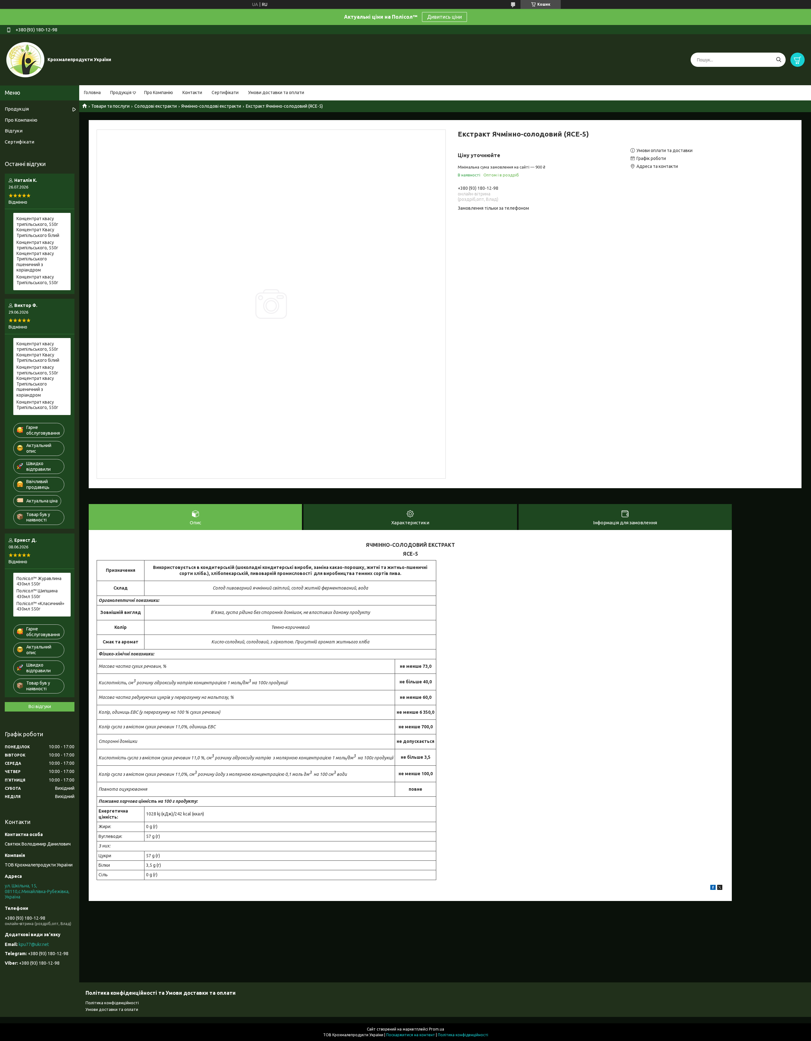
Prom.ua (436, 1029)
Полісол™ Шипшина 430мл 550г (37, 593)
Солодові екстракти (155, 106)
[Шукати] (778, 60)
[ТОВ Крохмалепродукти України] (25, 59)
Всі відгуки (40, 706)
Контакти (192, 92)
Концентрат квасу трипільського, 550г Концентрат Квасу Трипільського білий (37, 227)
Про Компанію (158, 92)
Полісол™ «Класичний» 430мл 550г (40, 606)
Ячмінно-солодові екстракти (211, 106)
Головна (92, 92)
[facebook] (713, 888)
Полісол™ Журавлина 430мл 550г (38, 581)
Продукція (120, 92)
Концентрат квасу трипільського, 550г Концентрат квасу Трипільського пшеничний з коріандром (37, 256)
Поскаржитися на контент (410, 1035)
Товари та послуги (110, 106)
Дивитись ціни (444, 17)
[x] (719, 888)
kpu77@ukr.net (34, 944)
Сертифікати (225, 92)
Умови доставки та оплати (276, 92)
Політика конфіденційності (112, 1002)
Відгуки (13, 130)
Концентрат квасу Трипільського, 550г (37, 279)
